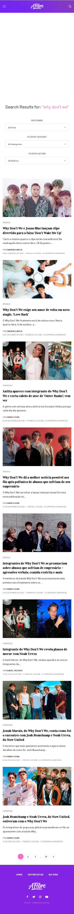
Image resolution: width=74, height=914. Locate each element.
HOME (19, 874)
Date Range (37, 120)
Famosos (8, 385)
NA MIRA (53, 874)
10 (46, 856)
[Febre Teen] (37, 6)
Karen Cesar (13, 417)
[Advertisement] (37, 51)
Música (6, 222)
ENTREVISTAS (35, 874)
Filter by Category (37, 137)
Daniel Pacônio (14, 670)
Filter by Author (37, 153)
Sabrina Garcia (14, 250)
